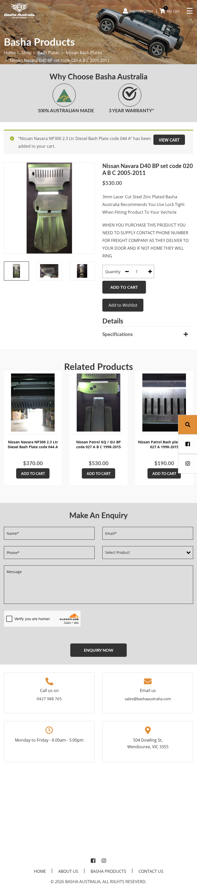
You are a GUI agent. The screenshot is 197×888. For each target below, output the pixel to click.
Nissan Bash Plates (84, 52)
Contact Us (151, 871)
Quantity (113, 271)
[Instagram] (104, 861)
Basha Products (108, 871)
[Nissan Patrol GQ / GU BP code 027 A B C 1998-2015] (98, 402)
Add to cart (124, 287)
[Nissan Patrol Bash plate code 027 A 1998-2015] (164, 402)
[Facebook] (93, 861)
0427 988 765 (49, 698)
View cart (169, 140)
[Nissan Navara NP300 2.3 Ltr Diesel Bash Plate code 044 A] (33, 402)
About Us (68, 871)
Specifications (117, 334)
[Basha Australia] (19, 10)
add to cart (33, 473)
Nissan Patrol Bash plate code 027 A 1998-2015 (164, 444)
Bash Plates (48, 52)
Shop (27, 52)
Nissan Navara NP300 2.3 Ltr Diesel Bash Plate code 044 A (33, 444)
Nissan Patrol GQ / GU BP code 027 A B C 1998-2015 (98, 444)
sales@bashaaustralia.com (148, 698)
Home (10, 52)
